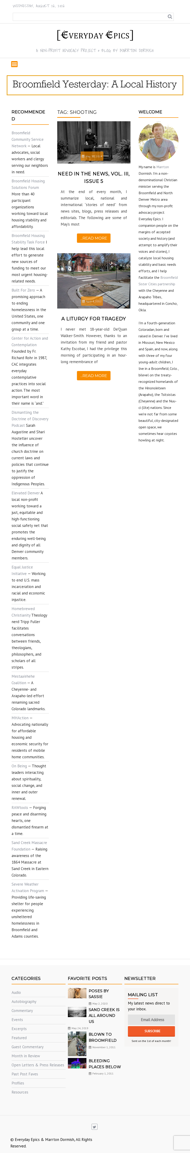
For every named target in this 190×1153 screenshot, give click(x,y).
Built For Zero (23, 290)
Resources (20, 1092)
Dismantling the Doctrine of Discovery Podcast (30, 419)
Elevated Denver (26, 493)
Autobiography (24, 1001)
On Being (19, 766)
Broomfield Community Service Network (28, 139)
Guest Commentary (28, 1046)
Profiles (18, 1083)
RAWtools (20, 807)
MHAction (20, 717)
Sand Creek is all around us (104, 1016)
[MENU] (14, 64)
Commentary (22, 1010)
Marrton (162, 166)
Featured (19, 1037)
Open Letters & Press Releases (38, 1065)
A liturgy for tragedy (93, 319)
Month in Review (26, 1055)
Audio (16, 992)
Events (17, 1019)
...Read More (93, 238)
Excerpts (19, 1028)
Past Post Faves (25, 1074)
